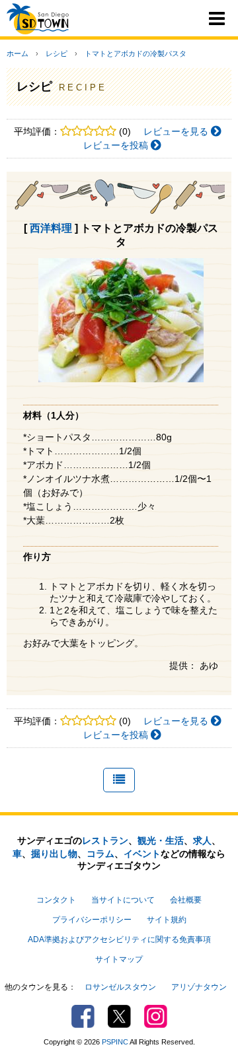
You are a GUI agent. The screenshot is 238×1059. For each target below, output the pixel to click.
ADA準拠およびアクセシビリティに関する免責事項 (119, 939)
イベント (142, 853)
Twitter (119, 1016)
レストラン (105, 840)
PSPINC (115, 1042)
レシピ (56, 53)
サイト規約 (166, 919)
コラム (100, 853)
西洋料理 (51, 228)
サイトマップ (119, 959)
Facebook (83, 1016)
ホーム (17, 53)
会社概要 (186, 900)
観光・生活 (161, 840)
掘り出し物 (54, 853)
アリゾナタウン (199, 987)
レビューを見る (177, 131)
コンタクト (56, 900)
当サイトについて (123, 900)
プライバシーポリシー (92, 919)
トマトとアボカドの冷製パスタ (135, 53)
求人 (202, 840)
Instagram (155, 1016)
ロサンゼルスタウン (120, 987)
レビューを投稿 (117, 145)
